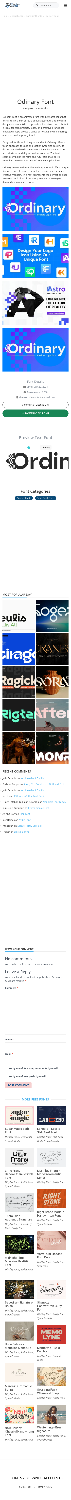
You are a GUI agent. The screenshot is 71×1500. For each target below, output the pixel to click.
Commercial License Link (35, 404)
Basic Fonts (17, 15)
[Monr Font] (52, 748)
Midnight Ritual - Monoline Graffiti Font (16, 1261)
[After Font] (52, 715)
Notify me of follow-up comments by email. (33, 1068)
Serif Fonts (26, 1136)
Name (9, 1039)
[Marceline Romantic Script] (19, 1372)
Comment (11, 987)
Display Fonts (24, 498)
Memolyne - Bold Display (48, 1349)
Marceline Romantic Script (18, 1387)
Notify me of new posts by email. (27, 1076)
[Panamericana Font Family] (18, 748)
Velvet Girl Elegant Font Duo (49, 1255)
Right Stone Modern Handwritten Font (50, 1213)
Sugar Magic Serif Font (17, 1130)
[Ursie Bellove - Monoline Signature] (19, 1331)
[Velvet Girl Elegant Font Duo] (51, 1240)
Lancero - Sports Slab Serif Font (48, 1130)
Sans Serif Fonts (34, 15)
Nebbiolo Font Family (32, 778)
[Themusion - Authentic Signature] (19, 1202)
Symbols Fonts (12, 1141)
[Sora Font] (52, 682)
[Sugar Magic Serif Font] (19, 1115)
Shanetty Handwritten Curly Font (49, 1306)
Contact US (25, 1487)
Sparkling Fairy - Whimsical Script (48, 1391)
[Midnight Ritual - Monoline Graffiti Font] (19, 1244)
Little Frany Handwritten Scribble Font (19, 1174)
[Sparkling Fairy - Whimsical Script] (51, 1376)
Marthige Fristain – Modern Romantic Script (49, 1174)
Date (29, 386)
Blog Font (25, 813)
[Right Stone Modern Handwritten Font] (51, 1198)
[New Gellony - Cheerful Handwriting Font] (19, 1414)
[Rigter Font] (18, 715)
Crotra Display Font (38, 808)
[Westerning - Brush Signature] (51, 1414)
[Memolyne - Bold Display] (51, 1334)
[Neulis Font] (18, 616)
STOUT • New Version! (30, 825)
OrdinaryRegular (37, 465)
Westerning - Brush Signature (50, 1429)
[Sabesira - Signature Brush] (19, 1289)
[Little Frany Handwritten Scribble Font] (19, 1157)
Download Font (37, 413)
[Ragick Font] (18, 682)
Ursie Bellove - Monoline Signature (18, 1346)
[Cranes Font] (52, 649)
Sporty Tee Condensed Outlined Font (43, 784)
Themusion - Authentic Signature (18, 1217)
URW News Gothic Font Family (29, 796)
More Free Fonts (35, 1099)
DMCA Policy (45, 1487)
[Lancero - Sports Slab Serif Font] (51, 1115)
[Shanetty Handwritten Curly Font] (51, 1289)
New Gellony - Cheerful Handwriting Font (19, 1431)
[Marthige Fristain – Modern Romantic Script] (51, 1157)
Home (5, 15)
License (23, 397)
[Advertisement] (35, 59)
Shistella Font (21, 831)
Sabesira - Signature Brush (19, 1304)
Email (9, 1053)
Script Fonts (27, 1182)
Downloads (33, 392)
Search (37, 5)
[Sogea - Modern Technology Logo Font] (52, 616)
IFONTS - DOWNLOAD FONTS (35, 1478)
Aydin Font (25, 819)
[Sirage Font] (18, 649)
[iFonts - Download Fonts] (13, 5)
